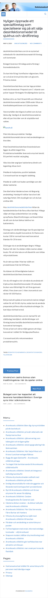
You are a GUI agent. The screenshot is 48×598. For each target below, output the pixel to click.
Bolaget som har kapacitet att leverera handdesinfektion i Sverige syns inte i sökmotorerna (22, 397)
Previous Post (12, 371)
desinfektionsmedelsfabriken (19, 207)
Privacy (9, 572)
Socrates (28, 591)
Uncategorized (20, 43)
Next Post (37, 389)
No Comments (35, 43)
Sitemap (9, 576)
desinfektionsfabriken (17, 352)
